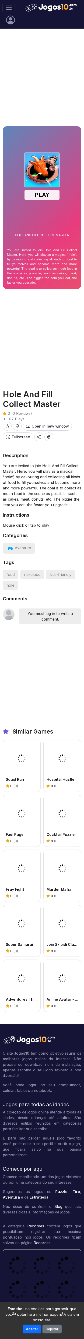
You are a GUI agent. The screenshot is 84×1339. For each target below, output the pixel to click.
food (11, 574)
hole (10, 585)
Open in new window (50, 426)
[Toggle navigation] (8, 7)
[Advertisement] (42, 77)
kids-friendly (60, 574)
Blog (58, 1206)
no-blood (32, 574)
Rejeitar (52, 1329)
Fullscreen (21, 437)
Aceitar (32, 1329)
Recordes (35, 1226)
